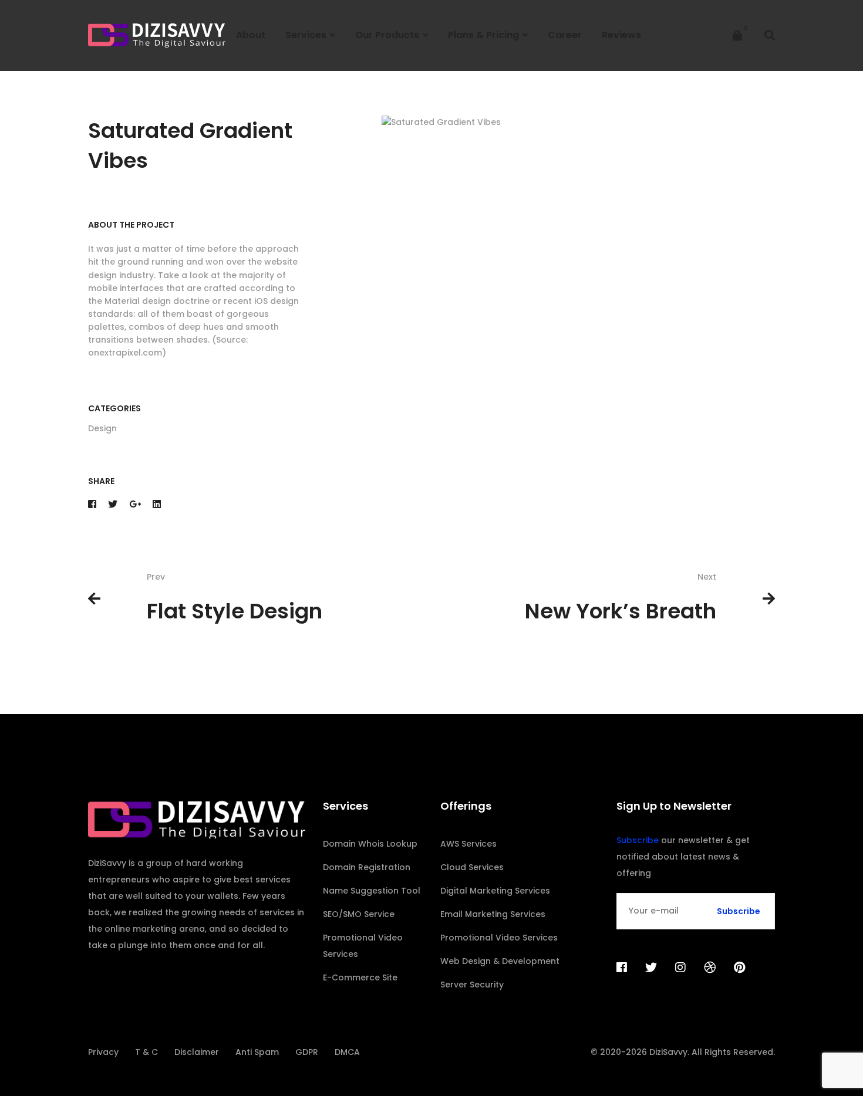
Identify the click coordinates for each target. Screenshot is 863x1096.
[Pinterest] (739, 967)
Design (102, 428)
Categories (114, 408)
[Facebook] (92, 504)
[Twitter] (112, 504)
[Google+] (135, 504)
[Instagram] (680, 967)
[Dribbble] (709, 967)
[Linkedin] (157, 504)
